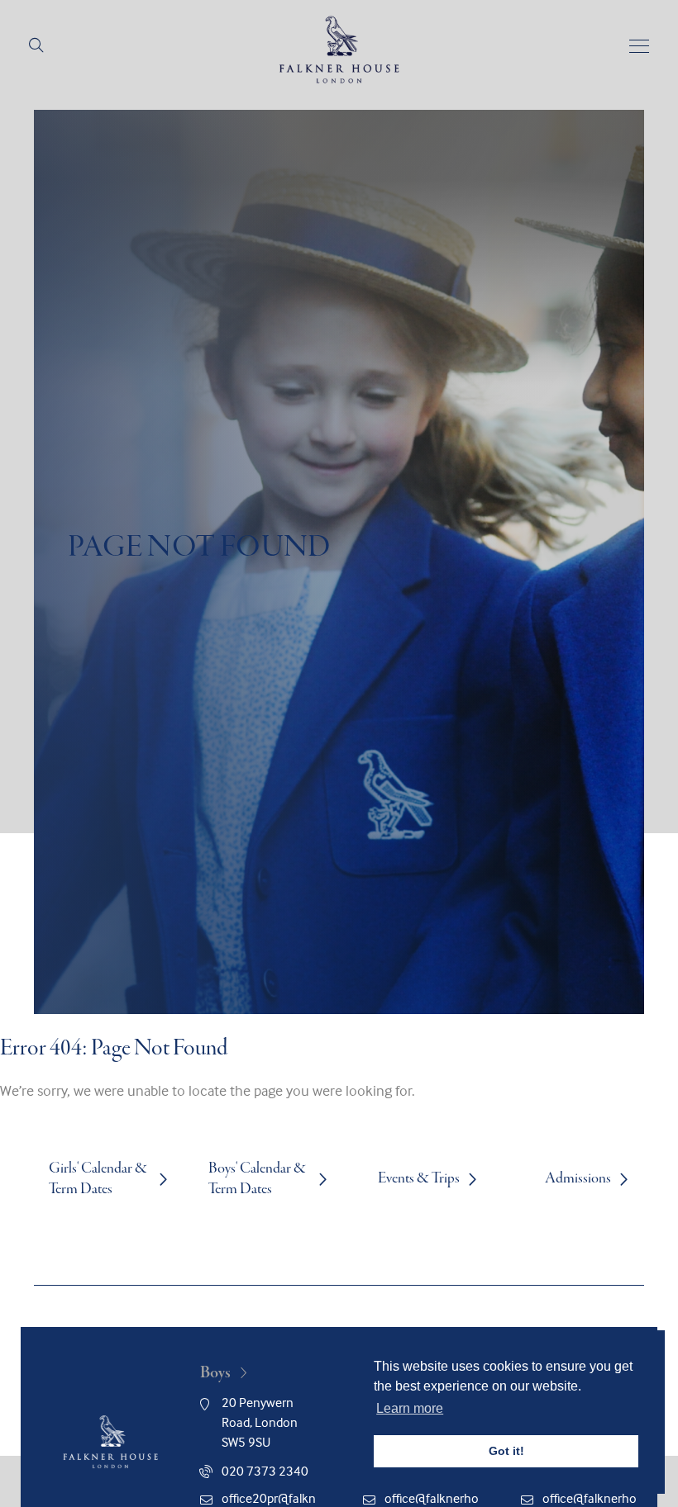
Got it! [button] (506, 1450)
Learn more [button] (409, 1408)
